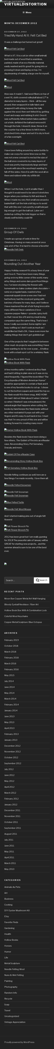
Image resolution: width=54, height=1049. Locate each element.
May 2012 (9, 781)
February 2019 (11, 640)
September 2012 (12, 763)
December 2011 (12, 810)
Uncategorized (11, 1016)
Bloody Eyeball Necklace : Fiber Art (21, 604)
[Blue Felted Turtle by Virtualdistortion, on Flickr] (14, 502)
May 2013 (9, 722)
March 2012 (10, 793)
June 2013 (9, 716)
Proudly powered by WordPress (19, 1042)
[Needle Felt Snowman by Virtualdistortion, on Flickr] (16, 492)
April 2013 (9, 728)
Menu (28, 12)
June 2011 (9, 845)
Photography (10, 987)
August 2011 (10, 834)
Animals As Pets (12, 887)
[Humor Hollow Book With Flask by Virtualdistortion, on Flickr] (20, 430)
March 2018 (10, 651)
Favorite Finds (11, 922)
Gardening (9, 928)
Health (7, 934)
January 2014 (10, 710)
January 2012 (10, 804)
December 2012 (12, 746)
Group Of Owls (14, 232)
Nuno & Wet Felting (14, 975)
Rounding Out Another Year (22, 264)
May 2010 (9, 869)
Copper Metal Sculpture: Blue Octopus (23, 622)
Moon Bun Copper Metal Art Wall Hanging (25, 598)
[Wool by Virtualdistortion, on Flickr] (8, 87)
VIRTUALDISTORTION (25, 4)
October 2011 (11, 822)
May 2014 (9, 693)
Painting (8, 981)
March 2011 (10, 863)
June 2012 (9, 775)
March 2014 (10, 698)
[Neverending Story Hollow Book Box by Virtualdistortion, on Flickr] (23, 461)
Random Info (10, 993)
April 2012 (9, 787)
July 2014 (9, 681)
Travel (7, 1010)
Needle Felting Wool (14, 969)
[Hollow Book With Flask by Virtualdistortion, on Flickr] (17, 359)
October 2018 (11, 646)
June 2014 (9, 687)
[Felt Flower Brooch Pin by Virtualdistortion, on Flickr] (16, 526)
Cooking (8, 904)
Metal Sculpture (12, 963)
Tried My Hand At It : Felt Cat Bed (25, 35)
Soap (6, 1004)
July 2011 (8, 840)
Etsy (6, 916)
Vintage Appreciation (14, 1022)
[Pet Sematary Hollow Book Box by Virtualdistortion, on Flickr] (21, 468)
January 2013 (10, 740)
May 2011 (9, 851)
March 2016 (10, 663)
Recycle (8, 998)
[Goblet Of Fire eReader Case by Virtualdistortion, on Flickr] (19, 454)
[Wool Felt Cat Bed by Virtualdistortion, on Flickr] (14, 49)
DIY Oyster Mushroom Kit (17, 910)
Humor (7, 951)
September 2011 (12, 828)
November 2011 (12, 816)
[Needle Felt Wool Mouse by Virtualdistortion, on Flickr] (17, 509)
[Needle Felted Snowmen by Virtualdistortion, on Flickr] (17, 485)
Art (5, 893)
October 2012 (11, 757)
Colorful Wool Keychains (16, 616)
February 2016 (11, 669)
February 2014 (11, 704)
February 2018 (11, 657)
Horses (8, 946)
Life (6, 957)
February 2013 (11, 734)
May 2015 (9, 675)
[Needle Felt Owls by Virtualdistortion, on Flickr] (13, 249)
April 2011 (9, 857)
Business (8, 899)
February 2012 (11, 798)
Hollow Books (11, 940)
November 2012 (12, 751)
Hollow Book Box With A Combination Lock (25, 610)
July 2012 (9, 769)
